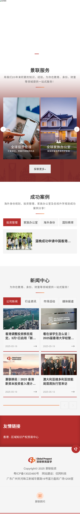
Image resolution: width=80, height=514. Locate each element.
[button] (28, 54)
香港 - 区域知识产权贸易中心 (20, 437)
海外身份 (49, 222)
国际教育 (68, 222)
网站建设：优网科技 (54, 473)
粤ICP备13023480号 (26, 473)
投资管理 (12, 222)
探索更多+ (40, 169)
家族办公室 (31, 222)
